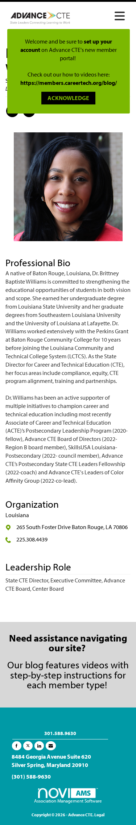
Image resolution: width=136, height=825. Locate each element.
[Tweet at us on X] (28, 745)
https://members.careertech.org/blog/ (68, 82)
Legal (99, 814)
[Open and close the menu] (101, 16)
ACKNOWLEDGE (68, 98)
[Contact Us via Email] (51, 745)
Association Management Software (68, 801)
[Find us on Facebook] (16, 745)
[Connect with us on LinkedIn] (39, 745)
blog (34, 664)
